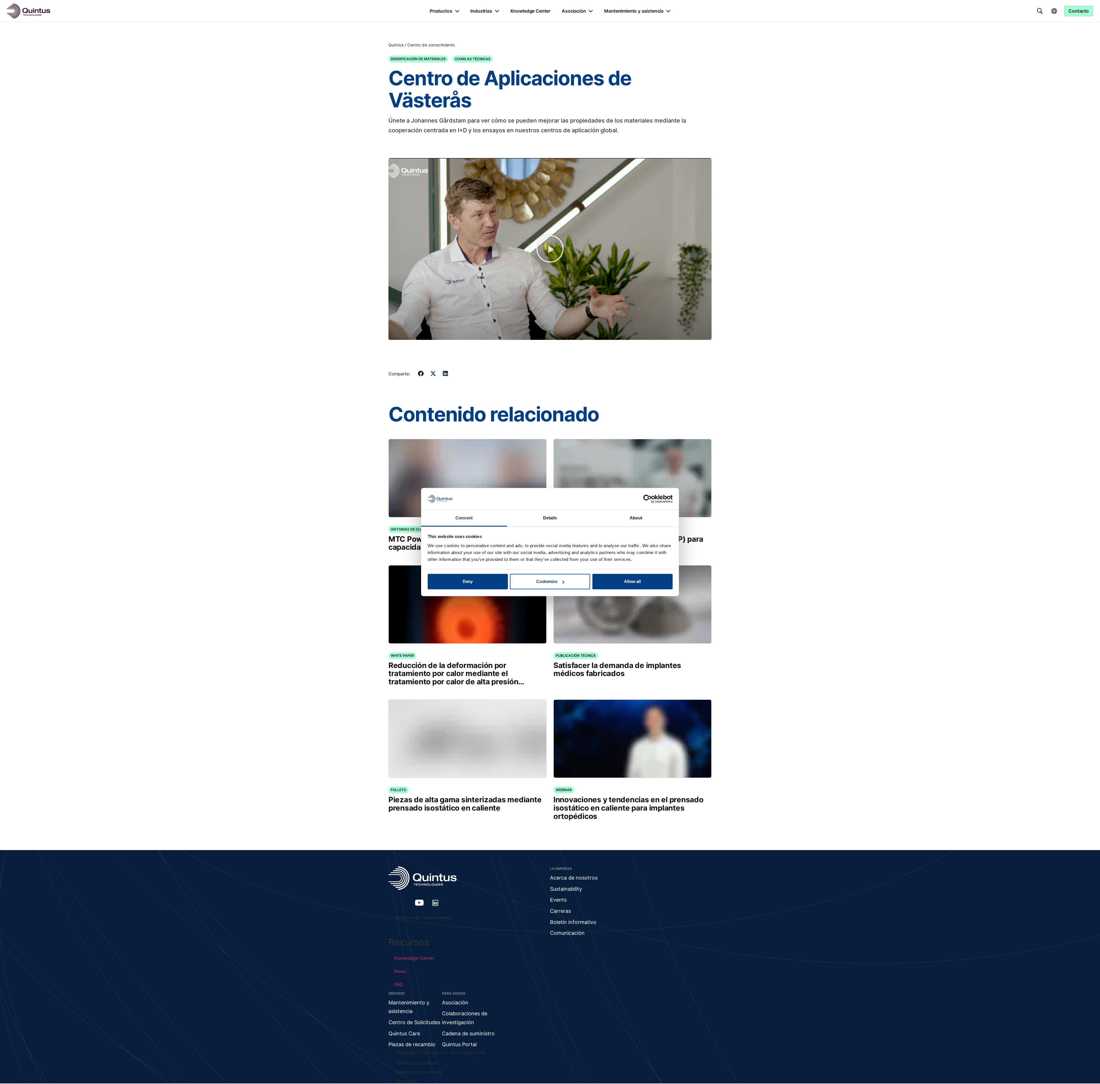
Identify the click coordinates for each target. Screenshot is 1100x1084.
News (400, 971)
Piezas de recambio (411, 1044)
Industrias (481, 11)
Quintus (396, 44)
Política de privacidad (419, 1072)
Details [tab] (550, 517)
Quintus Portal (459, 1044)
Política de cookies (416, 1063)
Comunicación (567, 933)
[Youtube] (419, 903)
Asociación (574, 11)
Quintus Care (404, 1033)
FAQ (398, 984)
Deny (468, 581)
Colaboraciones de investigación (464, 1017)
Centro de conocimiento (431, 44)
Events (558, 900)
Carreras (560, 911)
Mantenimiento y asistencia (633, 11)
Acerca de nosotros (574, 878)
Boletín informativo (573, 922)
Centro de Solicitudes (414, 1022)
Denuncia (405, 1081)
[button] (550, 248)
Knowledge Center (530, 11)
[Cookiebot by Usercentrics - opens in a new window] (647, 499)
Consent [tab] (464, 517)
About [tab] (636, 517)
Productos (441, 11)
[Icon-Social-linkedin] (435, 903)
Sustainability (566, 889)
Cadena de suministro (468, 1033)
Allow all (632, 581)
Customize (546, 581)
